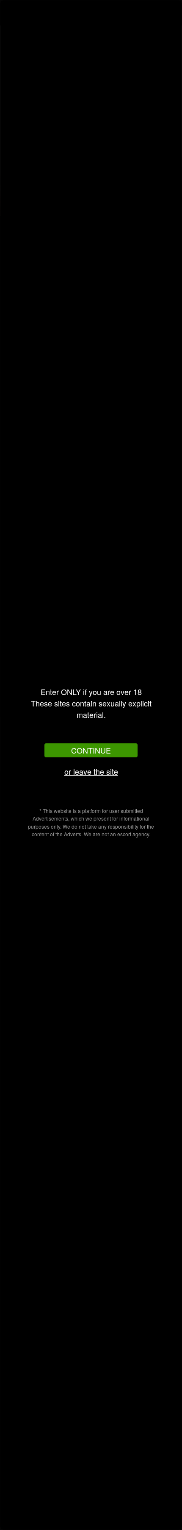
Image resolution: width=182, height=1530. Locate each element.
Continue (91, 750)
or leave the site (91, 771)
